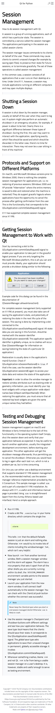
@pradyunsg (33, 709)
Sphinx (23, 709)
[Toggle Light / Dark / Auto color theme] (49, 3)
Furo (40, 709)
